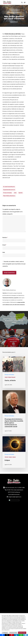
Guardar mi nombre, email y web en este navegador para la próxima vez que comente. (14, 264)
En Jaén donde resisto (9, 186)
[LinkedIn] (16, 635)
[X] (7, 635)
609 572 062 (11, 492)
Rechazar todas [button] (13, 632)
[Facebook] (2, 635)
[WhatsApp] (21, 635)
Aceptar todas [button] (22, 632)
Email (4, 245)
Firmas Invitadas (14, 10)
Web (4, 252)
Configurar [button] (5, 632)
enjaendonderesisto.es (9, 189)
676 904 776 (9, 490)
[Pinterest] (11, 635)
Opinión (20, 192)
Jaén (15, 192)
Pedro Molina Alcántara (14, 12)
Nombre (5, 237)
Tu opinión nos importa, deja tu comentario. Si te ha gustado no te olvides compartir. (12, 212)
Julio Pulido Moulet (10, 377)
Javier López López (10, 457)
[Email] (25, 635)
